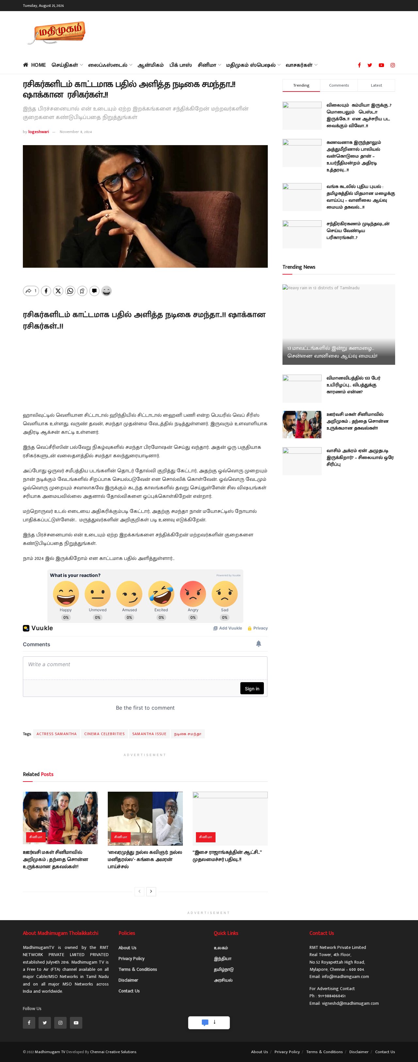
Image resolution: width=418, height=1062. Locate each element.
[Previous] (139, 891)
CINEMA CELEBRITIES (104, 734)
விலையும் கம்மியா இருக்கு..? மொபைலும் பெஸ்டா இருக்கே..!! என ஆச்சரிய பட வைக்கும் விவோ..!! (359, 115)
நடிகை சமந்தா (187, 734)
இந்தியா (222, 958)
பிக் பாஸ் (180, 65)
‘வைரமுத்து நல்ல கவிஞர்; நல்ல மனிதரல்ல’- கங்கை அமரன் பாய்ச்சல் (145, 859)
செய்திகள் (65, 65)
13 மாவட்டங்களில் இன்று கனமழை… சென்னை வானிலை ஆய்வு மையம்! (332, 352)
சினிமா (207, 65)
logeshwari (38, 131)
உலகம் (221, 948)
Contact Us (129, 991)
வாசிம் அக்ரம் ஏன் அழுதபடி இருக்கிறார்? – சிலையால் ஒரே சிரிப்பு (360, 457)
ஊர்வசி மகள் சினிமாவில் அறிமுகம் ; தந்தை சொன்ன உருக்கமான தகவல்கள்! (55, 859)
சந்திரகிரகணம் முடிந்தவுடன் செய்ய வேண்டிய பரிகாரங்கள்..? (358, 231)
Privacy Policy (131, 958)
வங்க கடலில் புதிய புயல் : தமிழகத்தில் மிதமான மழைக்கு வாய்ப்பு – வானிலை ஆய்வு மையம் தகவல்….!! (361, 196)
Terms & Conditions (138, 969)
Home (38, 65)
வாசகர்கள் (299, 65)
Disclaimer (128, 980)
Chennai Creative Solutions (113, 1052)
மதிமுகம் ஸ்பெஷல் (251, 65)
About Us (128, 948)
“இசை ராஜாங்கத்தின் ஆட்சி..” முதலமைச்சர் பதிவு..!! (227, 856)
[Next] (151, 891)
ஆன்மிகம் (150, 65)
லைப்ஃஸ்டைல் (107, 65)
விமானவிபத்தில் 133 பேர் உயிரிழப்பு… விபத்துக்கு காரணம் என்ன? (353, 385)
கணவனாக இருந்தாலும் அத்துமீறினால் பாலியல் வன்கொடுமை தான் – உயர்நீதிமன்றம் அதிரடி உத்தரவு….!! (354, 156)
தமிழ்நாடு (224, 969)
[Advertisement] (276, 32)
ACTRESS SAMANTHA (57, 734)
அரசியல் (223, 980)
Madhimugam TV (50, 1052)
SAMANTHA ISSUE (149, 734)
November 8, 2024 (76, 131)
